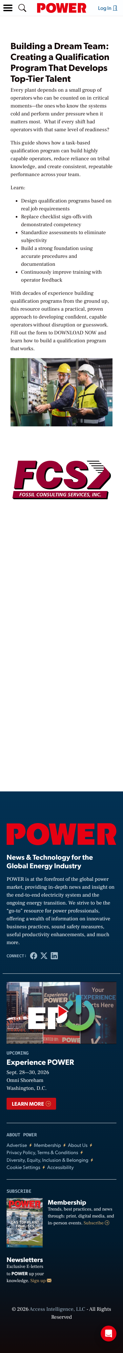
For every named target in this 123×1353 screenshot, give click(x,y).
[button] (8, 8)
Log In (105, 7)
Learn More (28, 1103)
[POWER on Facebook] (34, 956)
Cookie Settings (23, 1167)
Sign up (39, 1281)
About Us (78, 1145)
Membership (47, 1145)
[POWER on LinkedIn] (54, 956)
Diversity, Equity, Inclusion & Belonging (48, 1160)
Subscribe (94, 1223)
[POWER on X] (44, 956)
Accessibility (60, 1167)
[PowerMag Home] (61, 8)
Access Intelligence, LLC (57, 1309)
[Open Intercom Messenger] (108, 1333)
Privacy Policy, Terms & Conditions (42, 1152)
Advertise (17, 1145)
